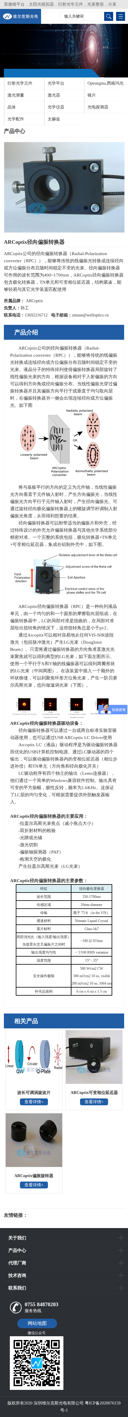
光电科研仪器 (45, 1215)
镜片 (92, 95)
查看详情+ (33, 1102)
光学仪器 (56, 107)
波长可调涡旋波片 (34, 1092)
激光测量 (15, 95)
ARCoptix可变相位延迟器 (94, 1092)
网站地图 (37, 1323)
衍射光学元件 (19, 83)
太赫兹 (54, 119)
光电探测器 (98, 107)
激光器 (54, 95)
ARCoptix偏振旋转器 (33, 1176)
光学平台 (56, 83)
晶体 (11, 107)
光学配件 (15, 119)
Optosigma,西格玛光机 (104, 85)
